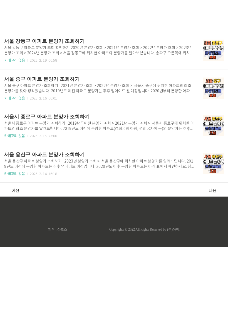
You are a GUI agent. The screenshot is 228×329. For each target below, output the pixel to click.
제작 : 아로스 (57, 229)
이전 (15, 190)
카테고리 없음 (14, 61)
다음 (213, 190)
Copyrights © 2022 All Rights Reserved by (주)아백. (144, 229)
